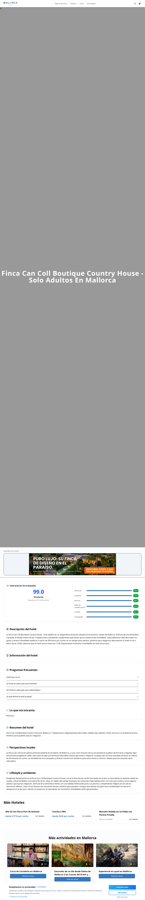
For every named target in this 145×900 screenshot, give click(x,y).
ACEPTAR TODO (122, 887)
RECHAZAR (122, 893)
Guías (82, 3)
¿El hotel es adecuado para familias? (21, 683)
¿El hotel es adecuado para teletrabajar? (23, 690)
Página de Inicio (61, 3)
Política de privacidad (19, 896)
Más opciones (122, 897)
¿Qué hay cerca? (13, 677)
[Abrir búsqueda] (135, 3)
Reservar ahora (28, 876)
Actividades (91, 3)
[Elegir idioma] (139, 3)
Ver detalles (39, 816)
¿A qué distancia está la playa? (19, 696)
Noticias (73, 3)
